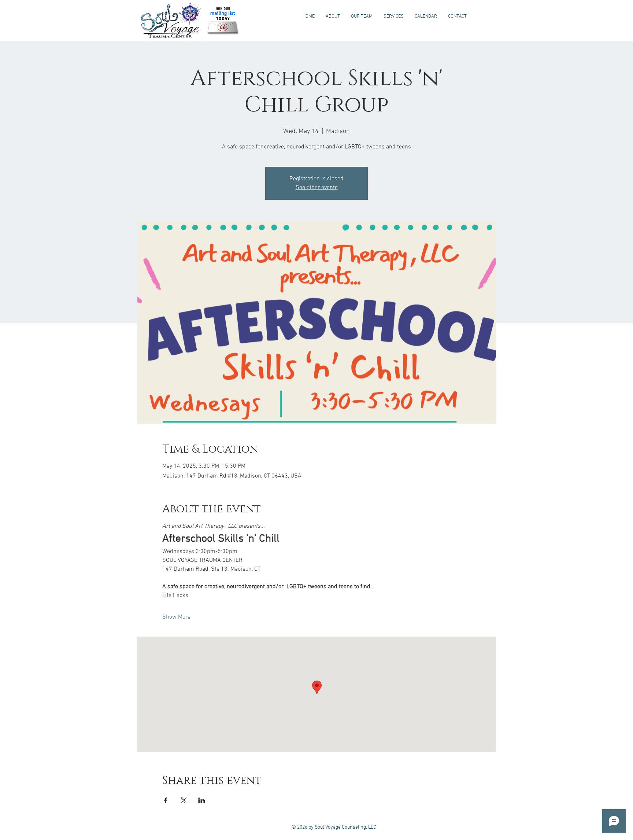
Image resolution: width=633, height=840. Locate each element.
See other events (317, 187)
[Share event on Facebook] (165, 800)
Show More (176, 617)
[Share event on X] (183, 800)
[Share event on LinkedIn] (201, 800)
